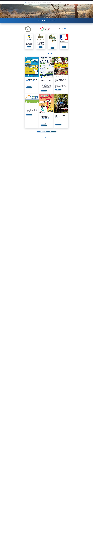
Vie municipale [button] (30, 2)
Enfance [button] (39, 2)
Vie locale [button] (35, 2)
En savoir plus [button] (44, 90)
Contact (67, 0)
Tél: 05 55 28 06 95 (64, 0)
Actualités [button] (55, 2)
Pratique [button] (50, 2)
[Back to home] (26, 2)
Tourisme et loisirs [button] (45, 2)
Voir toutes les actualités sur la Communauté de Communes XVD (47, 131)
